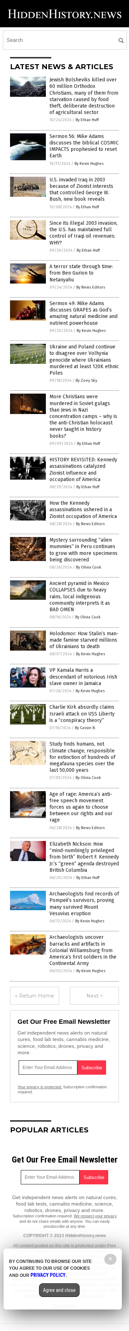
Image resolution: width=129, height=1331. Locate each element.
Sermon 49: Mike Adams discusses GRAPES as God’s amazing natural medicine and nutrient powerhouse (83, 313)
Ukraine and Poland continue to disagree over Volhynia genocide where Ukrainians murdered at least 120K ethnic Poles (84, 360)
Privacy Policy (48, 1275)
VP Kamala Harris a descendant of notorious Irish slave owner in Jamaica (83, 676)
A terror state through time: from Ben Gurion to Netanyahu (81, 272)
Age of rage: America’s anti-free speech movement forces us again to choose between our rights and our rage (81, 807)
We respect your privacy (95, 1216)
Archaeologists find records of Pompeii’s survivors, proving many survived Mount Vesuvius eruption (84, 904)
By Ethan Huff (87, 120)
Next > (94, 996)
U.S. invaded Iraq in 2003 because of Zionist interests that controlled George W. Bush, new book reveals (81, 190)
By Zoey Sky (86, 380)
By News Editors (90, 287)
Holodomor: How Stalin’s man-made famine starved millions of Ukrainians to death (84, 640)
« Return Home (34, 996)
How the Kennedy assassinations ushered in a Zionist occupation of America (83, 509)
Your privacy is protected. (40, 1087)
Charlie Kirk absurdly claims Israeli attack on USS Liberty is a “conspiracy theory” (82, 713)
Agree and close (59, 1290)
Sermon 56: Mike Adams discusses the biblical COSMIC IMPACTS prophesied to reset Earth (84, 146)
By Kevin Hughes (89, 163)
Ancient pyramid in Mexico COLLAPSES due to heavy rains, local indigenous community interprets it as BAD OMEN (79, 596)
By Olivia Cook (88, 567)
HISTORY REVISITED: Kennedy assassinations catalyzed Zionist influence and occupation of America (83, 470)
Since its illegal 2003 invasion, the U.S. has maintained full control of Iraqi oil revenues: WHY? (83, 233)
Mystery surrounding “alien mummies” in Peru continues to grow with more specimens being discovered (83, 550)
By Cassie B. (85, 728)
